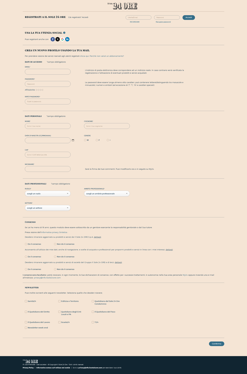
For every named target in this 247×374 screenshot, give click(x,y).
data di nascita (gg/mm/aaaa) (38, 136)
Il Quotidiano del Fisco (105, 312)
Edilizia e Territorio (70, 301)
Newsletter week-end (38, 327)
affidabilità (30, 90)
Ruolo (28, 189)
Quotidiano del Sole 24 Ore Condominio (107, 302)
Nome (27, 121)
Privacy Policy (28, 368)
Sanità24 (32, 301)
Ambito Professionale (94, 189)
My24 (185, 275)
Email (27, 67)
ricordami (134, 22)
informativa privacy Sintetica (54, 232)
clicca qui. (84, 56)
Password (30, 79)
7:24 (96, 322)
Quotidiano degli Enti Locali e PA (71, 313)
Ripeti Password (32, 97)
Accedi (189, 17)
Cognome (88, 121)
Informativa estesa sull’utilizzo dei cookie (53, 368)
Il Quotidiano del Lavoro (39, 322)
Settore (29, 203)
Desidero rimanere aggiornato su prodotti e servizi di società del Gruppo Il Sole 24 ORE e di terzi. (73, 262)
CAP (26, 150)
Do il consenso (34, 244)
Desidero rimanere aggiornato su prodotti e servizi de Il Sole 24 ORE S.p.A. (63, 237)
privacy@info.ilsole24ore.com (47, 277)
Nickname (29, 164)
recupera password (163, 22)
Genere (87, 136)
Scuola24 (65, 322)
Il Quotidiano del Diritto (39, 312)
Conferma (216, 343)
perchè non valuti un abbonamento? (107, 56)
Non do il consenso (65, 244)
